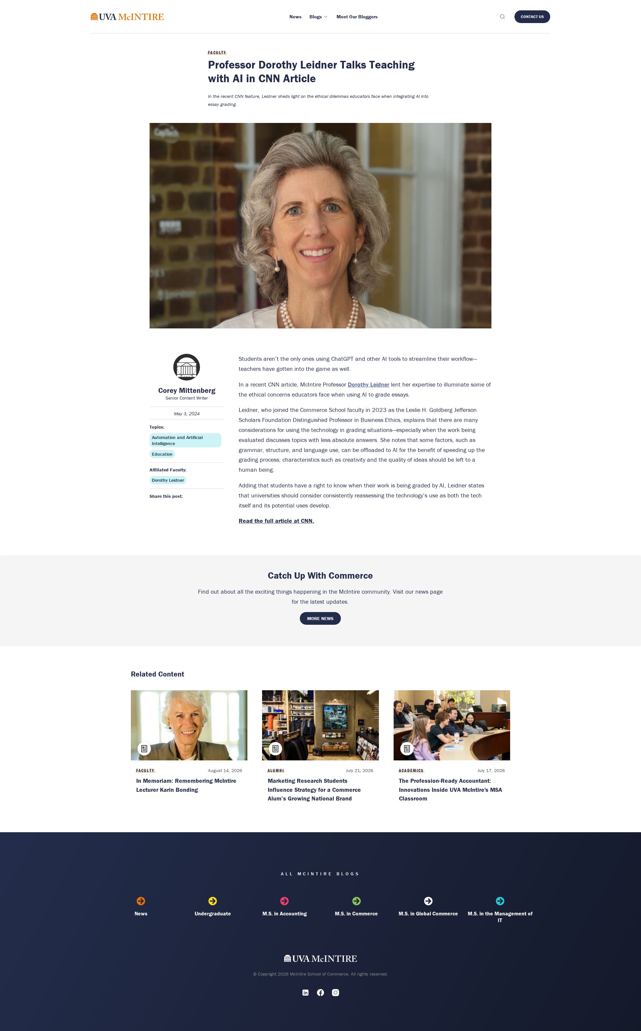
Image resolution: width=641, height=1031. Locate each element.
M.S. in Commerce (356, 913)
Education (162, 454)
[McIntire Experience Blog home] (127, 16)
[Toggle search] (502, 17)
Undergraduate (213, 913)
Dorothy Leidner (168, 480)
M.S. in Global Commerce (428, 913)
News (141, 913)
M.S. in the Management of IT (500, 916)
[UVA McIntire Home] (320, 960)
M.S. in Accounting (284, 913)
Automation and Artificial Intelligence (177, 440)
